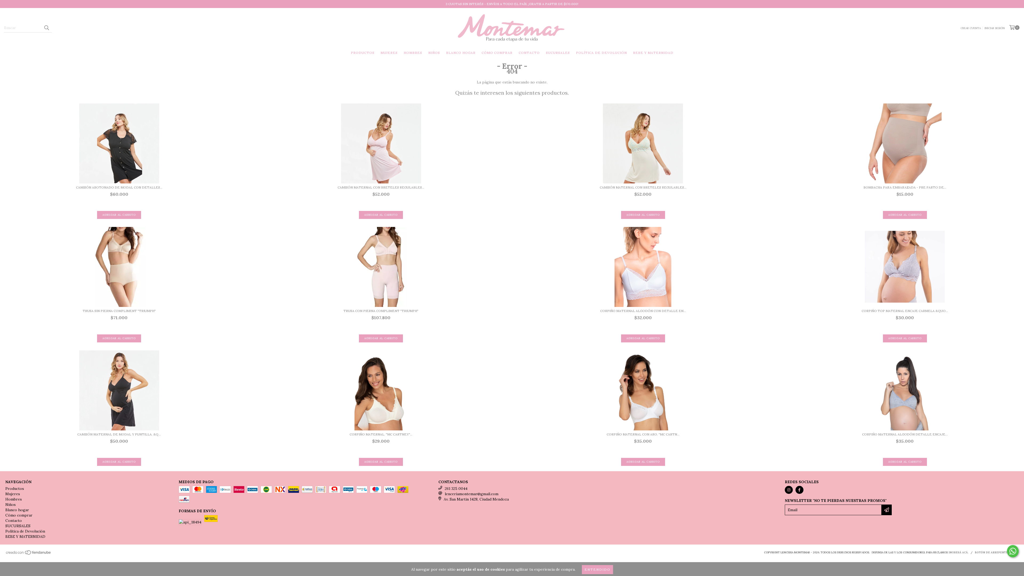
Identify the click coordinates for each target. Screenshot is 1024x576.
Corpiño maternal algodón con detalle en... (643, 311)
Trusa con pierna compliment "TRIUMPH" (380, 311)
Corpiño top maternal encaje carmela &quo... (905, 311)
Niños (434, 53)
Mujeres (389, 53)
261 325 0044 (456, 488)
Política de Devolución (601, 53)
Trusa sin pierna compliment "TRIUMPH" (119, 311)
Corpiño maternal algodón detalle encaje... (905, 434)
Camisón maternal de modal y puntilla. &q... (119, 434)
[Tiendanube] (28, 554)
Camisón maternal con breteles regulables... (381, 187)
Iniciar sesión (995, 28)
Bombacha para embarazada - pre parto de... (904, 187)
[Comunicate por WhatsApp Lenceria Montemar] (1013, 551)
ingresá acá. (959, 552)
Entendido (597, 569)
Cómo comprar (497, 53)
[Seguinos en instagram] (789, 490)
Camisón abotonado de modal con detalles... (119, 187)
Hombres (413, 53)
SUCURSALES (558, 53)
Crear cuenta (971, 28)
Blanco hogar (460, 53)
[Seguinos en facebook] (799, 490)
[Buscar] (46, 28)
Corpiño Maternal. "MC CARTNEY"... (381, 434)
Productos (362, 53)
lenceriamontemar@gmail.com (471, 493)
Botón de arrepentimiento (997, 552)
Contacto (529, 53)
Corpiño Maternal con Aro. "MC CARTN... (643, 434)
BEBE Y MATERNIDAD (653, 53)
